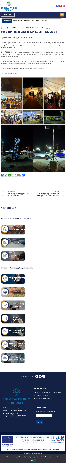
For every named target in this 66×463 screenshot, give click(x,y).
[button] (65, 1)
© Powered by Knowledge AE (33, 453)
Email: (44, 398)
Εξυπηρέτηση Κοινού (12, 414)
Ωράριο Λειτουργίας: (12, 408)
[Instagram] (64, 6)
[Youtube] (60, 6)
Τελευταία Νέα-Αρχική (42, 28)
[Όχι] (64, 458)
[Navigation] (33, 192)
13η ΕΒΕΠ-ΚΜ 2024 (29, 28)
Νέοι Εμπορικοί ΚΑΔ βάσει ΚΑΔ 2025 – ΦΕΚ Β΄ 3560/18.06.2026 (31, 20)
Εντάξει (33, 460)
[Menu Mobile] (62, 14)
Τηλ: (44, 395)
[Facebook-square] (57, 6)
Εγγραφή (39, 422)
